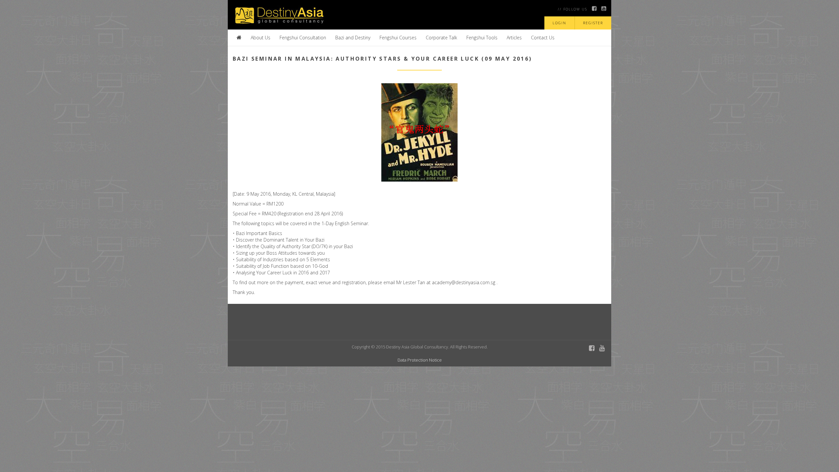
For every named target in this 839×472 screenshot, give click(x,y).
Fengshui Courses (398, 37)
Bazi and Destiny (352, 37)
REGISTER (593, 22)
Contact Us (543, 37)
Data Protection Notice (420, 360)
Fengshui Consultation (303, 37)
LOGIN (559, 22)
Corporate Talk (441, 37)
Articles (514, 37)
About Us (260, 37)
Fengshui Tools (482, 37)
